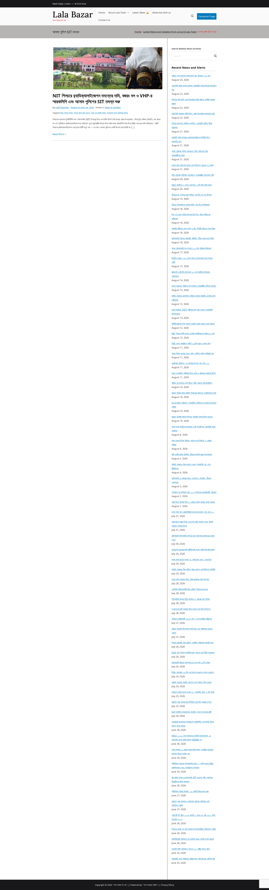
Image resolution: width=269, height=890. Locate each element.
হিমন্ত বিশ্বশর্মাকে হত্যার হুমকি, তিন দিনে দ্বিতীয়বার (190, 204)
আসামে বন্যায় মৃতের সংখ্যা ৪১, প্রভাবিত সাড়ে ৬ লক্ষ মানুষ (193, 692)
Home (101, 12)
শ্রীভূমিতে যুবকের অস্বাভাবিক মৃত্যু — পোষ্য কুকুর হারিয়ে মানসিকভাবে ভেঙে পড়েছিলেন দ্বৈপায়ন (192, 765)
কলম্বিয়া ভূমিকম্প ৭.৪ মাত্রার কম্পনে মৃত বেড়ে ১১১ (190, 363)
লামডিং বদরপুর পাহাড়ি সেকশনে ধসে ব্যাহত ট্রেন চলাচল (192, 682)
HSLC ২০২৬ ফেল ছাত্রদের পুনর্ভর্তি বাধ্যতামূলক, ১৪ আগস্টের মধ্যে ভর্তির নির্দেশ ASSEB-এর (191, 737)
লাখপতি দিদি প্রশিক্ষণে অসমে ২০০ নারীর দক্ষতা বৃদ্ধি (191, 849)
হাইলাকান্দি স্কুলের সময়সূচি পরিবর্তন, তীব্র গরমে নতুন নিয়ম (193, 238)
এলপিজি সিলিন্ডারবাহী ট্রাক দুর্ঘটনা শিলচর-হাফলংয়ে (190, 589)
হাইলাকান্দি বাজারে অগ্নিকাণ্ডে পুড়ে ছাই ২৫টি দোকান (191, 662)
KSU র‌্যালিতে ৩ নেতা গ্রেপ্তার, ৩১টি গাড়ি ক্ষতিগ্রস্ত (192, 185)
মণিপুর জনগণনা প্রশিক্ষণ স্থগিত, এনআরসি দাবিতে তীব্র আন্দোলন (192, 125)
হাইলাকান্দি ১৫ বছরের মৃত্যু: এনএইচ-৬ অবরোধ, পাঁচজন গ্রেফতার (191, 480)
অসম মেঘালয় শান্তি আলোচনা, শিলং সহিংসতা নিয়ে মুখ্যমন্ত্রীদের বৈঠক (190, 153)
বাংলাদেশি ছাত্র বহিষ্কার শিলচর (117, 112)
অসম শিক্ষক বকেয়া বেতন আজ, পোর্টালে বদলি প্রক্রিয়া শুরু (193, 353)
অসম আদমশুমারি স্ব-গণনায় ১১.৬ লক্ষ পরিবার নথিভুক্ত (191, 248)
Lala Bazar (73, 14)
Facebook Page (207, 16)
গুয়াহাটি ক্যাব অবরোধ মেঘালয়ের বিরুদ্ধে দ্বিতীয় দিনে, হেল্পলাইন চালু (191, 139)
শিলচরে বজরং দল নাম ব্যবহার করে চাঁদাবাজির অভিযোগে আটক (194, 829)
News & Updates (113, 107)
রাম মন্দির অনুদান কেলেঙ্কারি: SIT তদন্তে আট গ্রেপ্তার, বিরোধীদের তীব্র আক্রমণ (192, 779)
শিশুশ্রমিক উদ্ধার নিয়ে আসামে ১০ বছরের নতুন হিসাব (191, 599)
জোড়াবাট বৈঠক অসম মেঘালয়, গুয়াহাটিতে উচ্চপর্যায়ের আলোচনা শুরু (194, 87)
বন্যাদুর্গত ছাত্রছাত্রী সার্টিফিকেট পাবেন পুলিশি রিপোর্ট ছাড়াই (193, 549)
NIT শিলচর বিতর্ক (66, 112)
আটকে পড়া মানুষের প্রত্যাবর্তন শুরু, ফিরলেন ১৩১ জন (191, 75)
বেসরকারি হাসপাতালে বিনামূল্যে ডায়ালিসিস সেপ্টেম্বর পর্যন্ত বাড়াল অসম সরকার (193, 723)
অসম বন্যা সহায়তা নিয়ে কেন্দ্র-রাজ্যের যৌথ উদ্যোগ (190, 579)
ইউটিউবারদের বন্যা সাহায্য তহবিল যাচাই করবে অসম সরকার (193, 323)
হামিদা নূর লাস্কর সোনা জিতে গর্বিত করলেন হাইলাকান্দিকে (192, 383)
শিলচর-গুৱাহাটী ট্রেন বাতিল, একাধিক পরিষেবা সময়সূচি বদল (193, 642)
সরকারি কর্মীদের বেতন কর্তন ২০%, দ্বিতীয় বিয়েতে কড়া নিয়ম (193, 228)
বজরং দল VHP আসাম (98, 112)
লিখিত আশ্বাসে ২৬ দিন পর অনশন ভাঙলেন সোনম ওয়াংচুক (193, 672)
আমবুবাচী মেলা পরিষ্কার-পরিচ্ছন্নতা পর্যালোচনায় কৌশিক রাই (193, 858)
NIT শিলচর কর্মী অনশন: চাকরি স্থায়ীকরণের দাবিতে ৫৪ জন (193, 333)
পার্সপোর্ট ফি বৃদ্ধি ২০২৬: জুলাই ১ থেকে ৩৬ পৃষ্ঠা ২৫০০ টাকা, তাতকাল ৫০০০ (194, 817)
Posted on (82, 107)
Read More (58, 134)
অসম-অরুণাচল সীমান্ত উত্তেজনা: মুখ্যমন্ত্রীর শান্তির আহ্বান (194, 286)
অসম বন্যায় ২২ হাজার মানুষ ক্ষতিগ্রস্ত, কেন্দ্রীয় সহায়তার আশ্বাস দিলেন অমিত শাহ (192, 751)
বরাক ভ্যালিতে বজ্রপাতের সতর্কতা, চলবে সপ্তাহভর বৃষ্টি (191, 712)
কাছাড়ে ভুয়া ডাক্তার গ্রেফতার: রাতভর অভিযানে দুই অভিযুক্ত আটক (190, 803)
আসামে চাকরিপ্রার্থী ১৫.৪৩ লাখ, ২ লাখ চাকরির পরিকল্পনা (192, 618)
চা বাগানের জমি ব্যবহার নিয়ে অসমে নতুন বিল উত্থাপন (191, 609)
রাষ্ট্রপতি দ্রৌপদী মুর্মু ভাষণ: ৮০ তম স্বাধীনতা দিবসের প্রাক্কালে (191, 274)
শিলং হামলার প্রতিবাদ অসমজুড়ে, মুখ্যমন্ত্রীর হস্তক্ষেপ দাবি (193, 175)
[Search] (214, 56)
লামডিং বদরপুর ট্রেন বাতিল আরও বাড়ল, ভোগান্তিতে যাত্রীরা (193, 569)
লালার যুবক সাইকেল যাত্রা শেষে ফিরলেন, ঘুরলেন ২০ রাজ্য (193, 165)
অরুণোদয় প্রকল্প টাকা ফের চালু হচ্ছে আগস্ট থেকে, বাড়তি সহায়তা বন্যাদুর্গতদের (192, 523)
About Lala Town (117, 12)
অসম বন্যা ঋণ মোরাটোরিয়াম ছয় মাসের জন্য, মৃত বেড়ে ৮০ (193, 512)
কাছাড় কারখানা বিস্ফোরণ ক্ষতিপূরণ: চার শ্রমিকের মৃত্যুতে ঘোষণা (192, 630)
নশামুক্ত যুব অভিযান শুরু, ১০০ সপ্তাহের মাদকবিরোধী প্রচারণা (194, 492)
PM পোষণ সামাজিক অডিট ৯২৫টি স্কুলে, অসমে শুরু (191, 343)
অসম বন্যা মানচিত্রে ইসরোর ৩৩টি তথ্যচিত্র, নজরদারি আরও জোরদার (194, 428)
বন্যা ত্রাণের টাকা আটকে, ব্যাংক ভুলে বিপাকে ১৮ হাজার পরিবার (191, 442)
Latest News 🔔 (140, 12)
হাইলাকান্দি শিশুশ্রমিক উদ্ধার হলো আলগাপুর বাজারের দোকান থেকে (193, 537)
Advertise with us (161, 12)
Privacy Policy (167, 885)
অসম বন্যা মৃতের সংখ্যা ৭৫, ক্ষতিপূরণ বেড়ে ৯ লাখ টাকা (191, 559)
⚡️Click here (80, 3)
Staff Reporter (62, 107)
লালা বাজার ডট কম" (121, 885)
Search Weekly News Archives (186, 48)
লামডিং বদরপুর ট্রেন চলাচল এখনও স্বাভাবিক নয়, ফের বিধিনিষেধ (191, 466)
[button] (127, 13)
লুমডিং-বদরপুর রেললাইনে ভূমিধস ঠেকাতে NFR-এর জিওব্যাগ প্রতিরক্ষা (193, 298)
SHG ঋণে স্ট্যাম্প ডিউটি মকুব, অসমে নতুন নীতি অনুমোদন (193, 652)
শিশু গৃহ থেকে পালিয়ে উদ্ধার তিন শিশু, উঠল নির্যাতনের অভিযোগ (191, 216)
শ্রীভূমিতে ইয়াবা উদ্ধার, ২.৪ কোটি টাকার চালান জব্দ (190, 791)
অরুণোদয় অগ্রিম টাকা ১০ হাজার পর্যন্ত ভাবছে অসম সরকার (193, 502)
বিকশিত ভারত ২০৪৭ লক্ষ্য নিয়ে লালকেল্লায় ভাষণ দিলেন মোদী (192, 260)
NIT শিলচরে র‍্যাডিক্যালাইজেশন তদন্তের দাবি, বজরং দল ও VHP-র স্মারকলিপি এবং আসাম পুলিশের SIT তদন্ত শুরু (102, 98)
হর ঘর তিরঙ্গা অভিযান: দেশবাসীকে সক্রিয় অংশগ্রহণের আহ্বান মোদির (194, 405)
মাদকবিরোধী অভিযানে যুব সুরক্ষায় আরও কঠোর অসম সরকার (193, 839)
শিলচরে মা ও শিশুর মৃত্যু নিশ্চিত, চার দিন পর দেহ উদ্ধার (191, 194)
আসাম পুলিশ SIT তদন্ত (82, 112)
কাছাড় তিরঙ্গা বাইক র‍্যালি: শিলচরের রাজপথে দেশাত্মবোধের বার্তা (194, 393)
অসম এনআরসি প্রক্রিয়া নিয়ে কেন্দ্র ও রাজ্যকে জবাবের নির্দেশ (194, 373)
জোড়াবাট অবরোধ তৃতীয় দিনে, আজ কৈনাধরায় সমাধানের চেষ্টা (193, 113)
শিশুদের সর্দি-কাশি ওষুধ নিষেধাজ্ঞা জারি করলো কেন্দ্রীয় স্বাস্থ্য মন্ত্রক (193, 101)
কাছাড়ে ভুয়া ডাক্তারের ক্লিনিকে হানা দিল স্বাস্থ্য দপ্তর (191, 702)
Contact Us (104, 20)
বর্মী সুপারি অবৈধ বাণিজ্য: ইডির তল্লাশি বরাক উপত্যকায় (192, 454)
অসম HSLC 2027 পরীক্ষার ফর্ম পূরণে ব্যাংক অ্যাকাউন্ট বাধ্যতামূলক (192, 311)
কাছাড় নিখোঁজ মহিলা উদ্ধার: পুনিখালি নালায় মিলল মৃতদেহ (192, 416)
